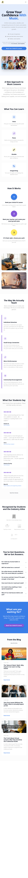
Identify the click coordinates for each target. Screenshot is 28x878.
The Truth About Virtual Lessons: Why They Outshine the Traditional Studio (13, 739)
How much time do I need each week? (13, 583)
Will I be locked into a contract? (11, 567)
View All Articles (14, 643)
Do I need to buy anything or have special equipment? (12, 588)
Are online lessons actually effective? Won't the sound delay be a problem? (12, 572)
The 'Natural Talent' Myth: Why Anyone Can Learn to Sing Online (14, 666)
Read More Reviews (14, 492)
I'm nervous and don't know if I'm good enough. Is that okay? (13, 578)
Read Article (7, 680)
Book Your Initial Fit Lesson (14, 48)
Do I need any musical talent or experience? (11, 562)
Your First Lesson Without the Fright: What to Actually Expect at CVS (14, 704)
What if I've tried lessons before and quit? (12, 593)
